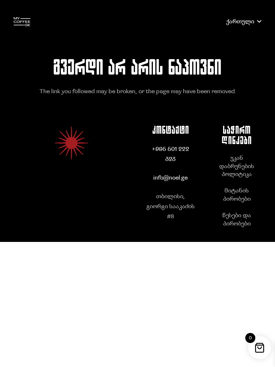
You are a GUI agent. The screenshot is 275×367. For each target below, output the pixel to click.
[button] (244, 21)
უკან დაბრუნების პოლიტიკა (236, 166)
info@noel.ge (170, 178)
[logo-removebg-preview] (22, 21)
